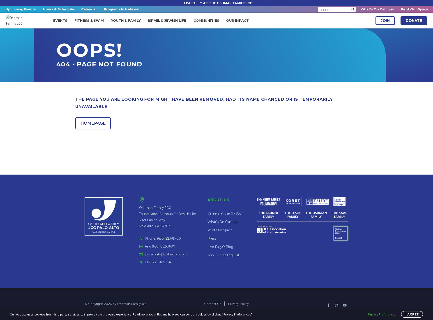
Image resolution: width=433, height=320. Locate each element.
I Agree (412, 314)
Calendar (89, 9)
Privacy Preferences (382, 314)
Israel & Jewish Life (167, 21)
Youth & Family (126, 21)
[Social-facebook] (328, 305)
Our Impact (237, 21)
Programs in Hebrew (121, 9)
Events (60, 21)
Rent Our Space (414, 9)
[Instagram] (337, 305)
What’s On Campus (377, 9)
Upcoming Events (21, 9)
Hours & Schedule (58, 9)
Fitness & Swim (89, 21)
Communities (206, 21)
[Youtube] (345, 305)
